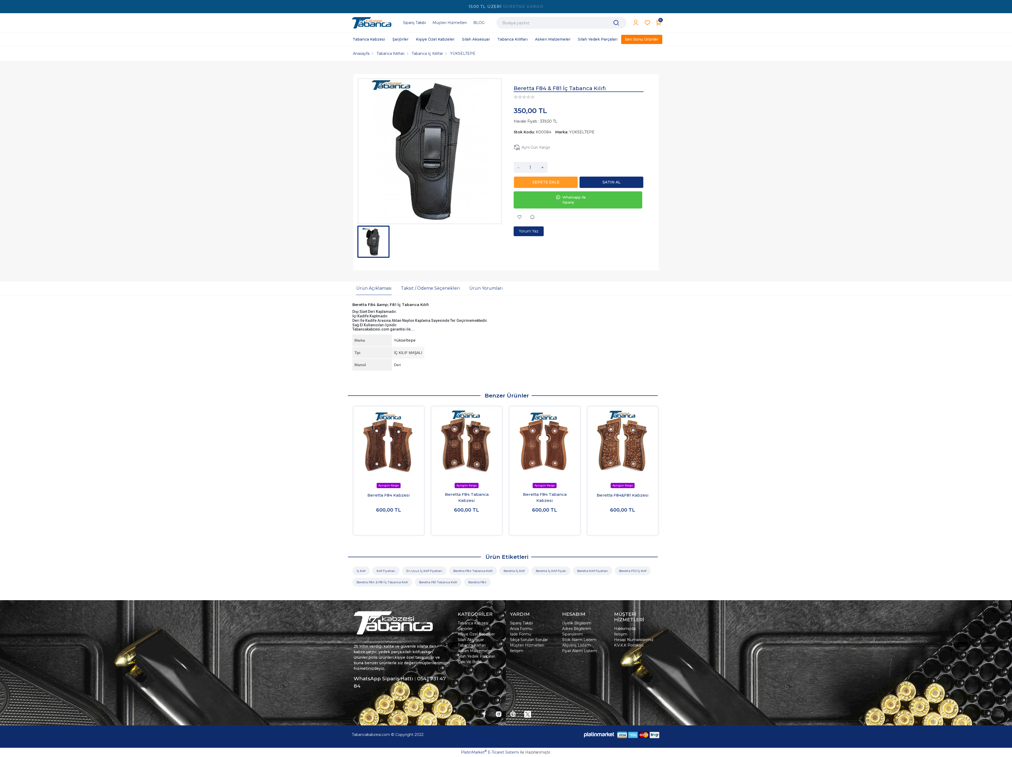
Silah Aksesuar (471, 639)
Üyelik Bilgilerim (576, 623)
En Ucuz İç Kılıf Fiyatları (424, 571)
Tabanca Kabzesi (473, 623)
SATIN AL (611, 182)
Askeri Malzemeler (475, 650)
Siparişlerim (572, 634)
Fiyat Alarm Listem (579, 650)
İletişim (516, 650)
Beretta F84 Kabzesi (388, 495)
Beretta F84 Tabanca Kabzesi (467, 497)
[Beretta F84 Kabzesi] (389, 442)
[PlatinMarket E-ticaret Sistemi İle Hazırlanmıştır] (599, 734)
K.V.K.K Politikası (629, 645)
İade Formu (520, 634)
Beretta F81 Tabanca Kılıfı (438, 582)
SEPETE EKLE (545, 182)
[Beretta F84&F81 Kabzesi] (623, 442)
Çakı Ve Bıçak (470, 661)
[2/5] (518, 97)
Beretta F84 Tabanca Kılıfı (473, 571)
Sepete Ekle (388, 525)
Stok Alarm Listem (579, 639)
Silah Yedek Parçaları (476, 656)
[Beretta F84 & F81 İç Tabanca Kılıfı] (429, 151)
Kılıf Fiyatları (386, 571)
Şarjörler (465, 628)
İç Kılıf (361, 571)
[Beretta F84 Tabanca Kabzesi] (467, 442)
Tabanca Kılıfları (472, 645)
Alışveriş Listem (576, 645)
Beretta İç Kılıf (514, 571)
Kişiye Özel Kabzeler (476, 634)
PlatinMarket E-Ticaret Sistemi (490, 752)
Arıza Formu (521, 628)
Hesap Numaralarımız (634, 639)
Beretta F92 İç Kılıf (632, 571)
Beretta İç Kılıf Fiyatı (551, 571)
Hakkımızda (625, 628)
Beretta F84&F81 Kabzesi (623, 495)
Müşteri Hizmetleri (527, 645)
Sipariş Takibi (521, 623)
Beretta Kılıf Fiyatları (592, 571)
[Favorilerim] (647, 23)
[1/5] (516, 97)
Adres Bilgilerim (576, 628)
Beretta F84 (477, 582)
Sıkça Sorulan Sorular (529, 639)
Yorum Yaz (528, 231)
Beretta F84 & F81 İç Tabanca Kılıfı (382, 582)
